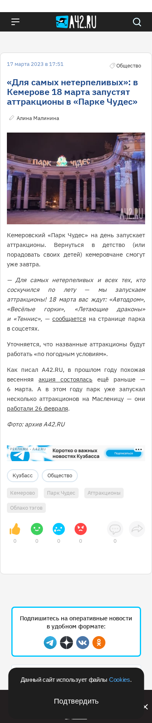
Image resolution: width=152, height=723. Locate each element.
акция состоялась (65, 379)
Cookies (119, 679)
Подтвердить (76, 701)
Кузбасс (23, 475)
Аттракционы (104, 492)
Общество (59, 475)
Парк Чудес (61, 492)
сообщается (69, 319)
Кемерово (22, 492)
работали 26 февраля (37, 408)
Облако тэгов (26, 507)
